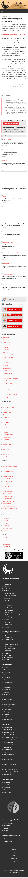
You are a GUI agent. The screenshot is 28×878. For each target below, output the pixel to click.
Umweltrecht (8, 605)
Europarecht (6, 340)
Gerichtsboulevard (7, 479)
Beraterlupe (6, 410)
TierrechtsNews (7, 503)
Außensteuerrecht (8, 355)
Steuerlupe (6, 449)
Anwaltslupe (6, 405)
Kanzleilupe (6, 432)
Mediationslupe (7, 437)
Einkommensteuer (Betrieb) (11, 123)
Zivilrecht (5, 386)
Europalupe (6, 417)
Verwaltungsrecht (7, 368)
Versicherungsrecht (9, 383)
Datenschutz (6, 544)
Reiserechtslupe (7, 444)
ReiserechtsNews (7, 496)
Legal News (6, 489)
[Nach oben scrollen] (25, 875)
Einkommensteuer (9, 357)
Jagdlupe (5, 429)
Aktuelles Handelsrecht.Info (10, 466)
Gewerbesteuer (9, 646)
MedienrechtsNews (8, 491)
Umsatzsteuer (7, 362)
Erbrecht (6, 389)
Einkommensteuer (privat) (12, 644)
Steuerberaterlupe (7, 447)
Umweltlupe (6, 452)
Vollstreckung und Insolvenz (11, 394)
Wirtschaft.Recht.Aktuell (9, 511)
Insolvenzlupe (6, 424)
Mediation (5, 347)
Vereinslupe (6, 454)
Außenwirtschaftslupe (8, 407)
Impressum (6, 540)
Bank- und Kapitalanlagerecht (12, 615)
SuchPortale (7, 830)
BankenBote (6, 518)
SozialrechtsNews (7, 498)
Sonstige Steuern (8, 657)
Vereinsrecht (7, 392)
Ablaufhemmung (7, 129)
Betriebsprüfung (7, 131)
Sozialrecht (6, 349)
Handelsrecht (7, 376)
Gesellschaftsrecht (9, 373)
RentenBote (6, 525)
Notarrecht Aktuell (7, 493)
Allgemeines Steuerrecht (10, 635)
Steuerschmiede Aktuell (9, 501)
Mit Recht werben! (8, 841)
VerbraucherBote (7, 528)
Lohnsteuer (8, 650)
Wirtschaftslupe (7, 457)
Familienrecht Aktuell (8, 476)
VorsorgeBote (6, 530)
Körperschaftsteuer (10, 648)
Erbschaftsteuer (8, 360)
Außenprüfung (15, 129)
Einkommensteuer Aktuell (9, 474)
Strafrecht (5, 366)
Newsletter (7, 825)
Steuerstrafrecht (9, 593)
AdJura (6, 838)
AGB (4, 542)
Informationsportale (9, 823)
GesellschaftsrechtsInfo (9, 481)
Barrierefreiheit (7, 546)
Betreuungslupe (7, 412)
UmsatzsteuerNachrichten (10, 506)
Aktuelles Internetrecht (9, 469)
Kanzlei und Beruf (7, 344)
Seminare (6, 828)
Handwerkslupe (7, 420)
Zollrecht (5, 398)
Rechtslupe (19, 3)
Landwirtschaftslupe (8, 434)
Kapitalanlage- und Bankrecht (12, 378)
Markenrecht (7, 381)
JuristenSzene (6, 484)
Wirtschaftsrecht (7, 370)
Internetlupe (6, 427)
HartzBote (5, 520)
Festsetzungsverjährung (18, 131)
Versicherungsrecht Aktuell (10, 508)
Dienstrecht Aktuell (8, 471)
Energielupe (6, 415)
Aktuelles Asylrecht (8, 464)
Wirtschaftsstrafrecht (10, 595)
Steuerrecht (6, 352)
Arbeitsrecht (6, 337)
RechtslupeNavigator (8, 442)
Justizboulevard (7, 486)
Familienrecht (6, 342)
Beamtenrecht (9, 601)
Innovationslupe (7, 422)
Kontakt (5, 538)
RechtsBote (6, 523)
